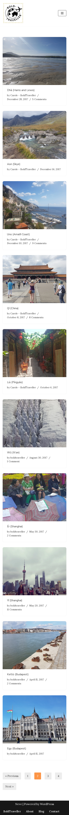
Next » (9, 786)
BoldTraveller (12, 811)
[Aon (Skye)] (34, 135)
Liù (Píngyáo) (15, 382)
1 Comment (13, 461)
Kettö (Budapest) (18, 674)
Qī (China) (13, 308)
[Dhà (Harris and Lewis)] (34, 61)
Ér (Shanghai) (15, 526)
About (30, 811)
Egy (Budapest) (16, 748)
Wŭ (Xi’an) (13, 452)
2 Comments (14, 535)
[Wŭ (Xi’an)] (34, 423)
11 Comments (14, 609)
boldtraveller (17, 457)
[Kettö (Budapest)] (34, 645)
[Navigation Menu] (62, 13)
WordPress (47, 804)
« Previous (11, 776)
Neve (18, 804)
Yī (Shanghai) (14, 600)
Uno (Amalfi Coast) (18, 234)
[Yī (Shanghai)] (34, 571)
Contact (54, 811)
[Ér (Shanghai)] (34, 497)
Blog (41, 811)
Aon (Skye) (13, 164)
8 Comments (36, 317)
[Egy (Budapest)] (34, 719)
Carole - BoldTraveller (23, 95)
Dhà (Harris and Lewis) (21, 90)
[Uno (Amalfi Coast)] (34, 205)
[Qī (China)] (34, 279)
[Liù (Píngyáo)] (34, 353)
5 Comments (39, 99)
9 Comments (39, 243)
